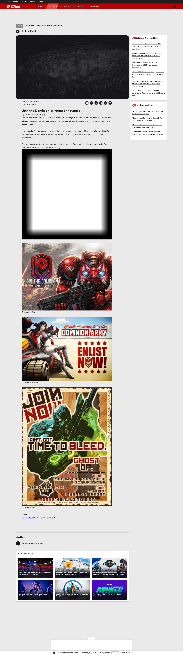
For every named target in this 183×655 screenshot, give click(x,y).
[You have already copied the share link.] (110, 103)
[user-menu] (174, 6)
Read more (125, 653)
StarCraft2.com (29, 517)
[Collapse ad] (91, 638)
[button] (87, 103)
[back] (17, 31)
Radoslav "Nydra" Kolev (32, 543)
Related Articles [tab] (25, 553)
